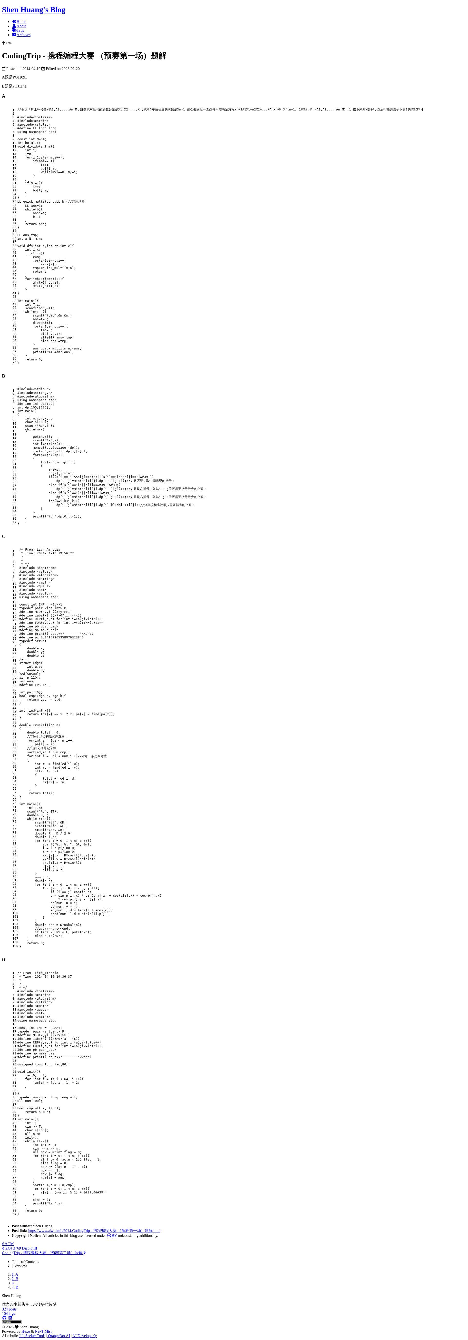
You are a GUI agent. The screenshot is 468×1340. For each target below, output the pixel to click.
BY (114, 1235)
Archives (23, 35)
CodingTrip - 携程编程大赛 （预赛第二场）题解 (42, 1253)
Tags (20, 30)
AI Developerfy (84, 1336)
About (21, 26)
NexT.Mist (43, 1331)
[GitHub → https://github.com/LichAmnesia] (4, 1318)
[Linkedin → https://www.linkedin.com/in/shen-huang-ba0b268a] (10, 1318)
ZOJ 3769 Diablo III (20, 1248)
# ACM (8, 1244)
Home (21, 22)
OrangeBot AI (58, 1336)
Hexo (25, 1331)
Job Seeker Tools (32, 1336)
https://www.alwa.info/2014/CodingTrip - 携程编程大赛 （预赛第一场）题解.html (94, 1231)
